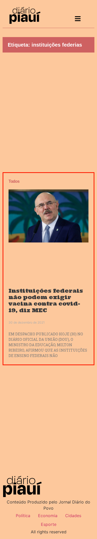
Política (23, 515)
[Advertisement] (48, 111)
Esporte (48, 524)
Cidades (73, 515)
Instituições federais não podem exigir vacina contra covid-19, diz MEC (46, 300)
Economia (47, 515)
